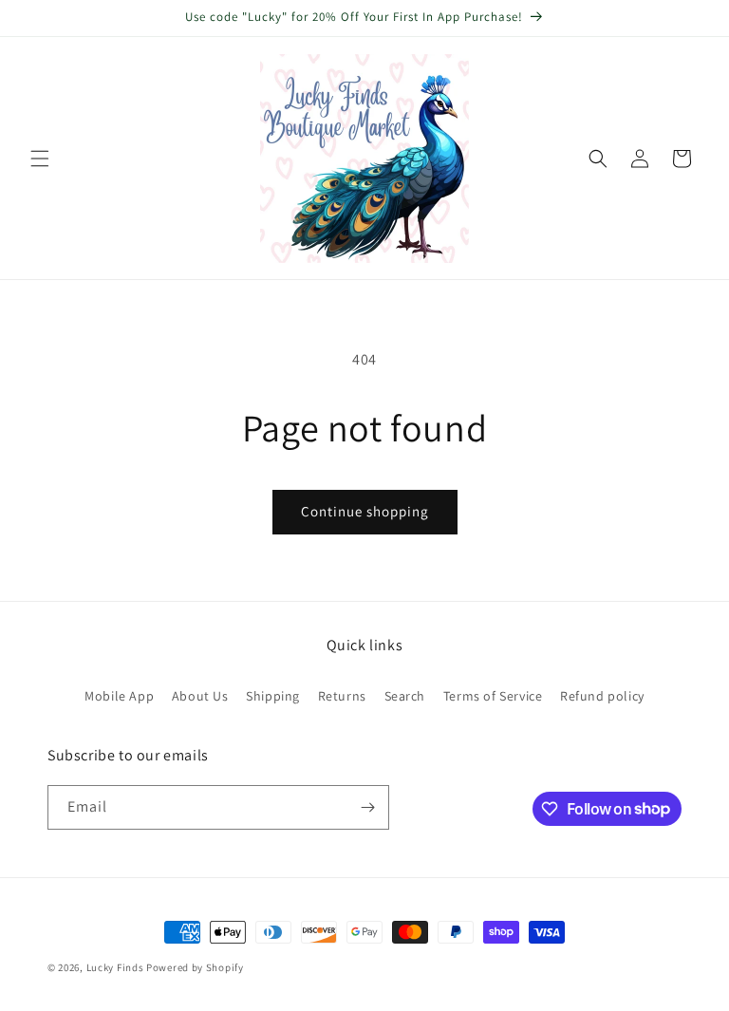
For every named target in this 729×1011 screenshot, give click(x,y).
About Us (200, 695)
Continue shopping (365, 511)
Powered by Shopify (195, 967)
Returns (342, 695)
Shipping (273, 695)
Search (405, 695)
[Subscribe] (367, 807)
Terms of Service (493, 695)
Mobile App (119, 695)
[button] (40, 158)
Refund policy (602, 695)
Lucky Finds (115, 967)
